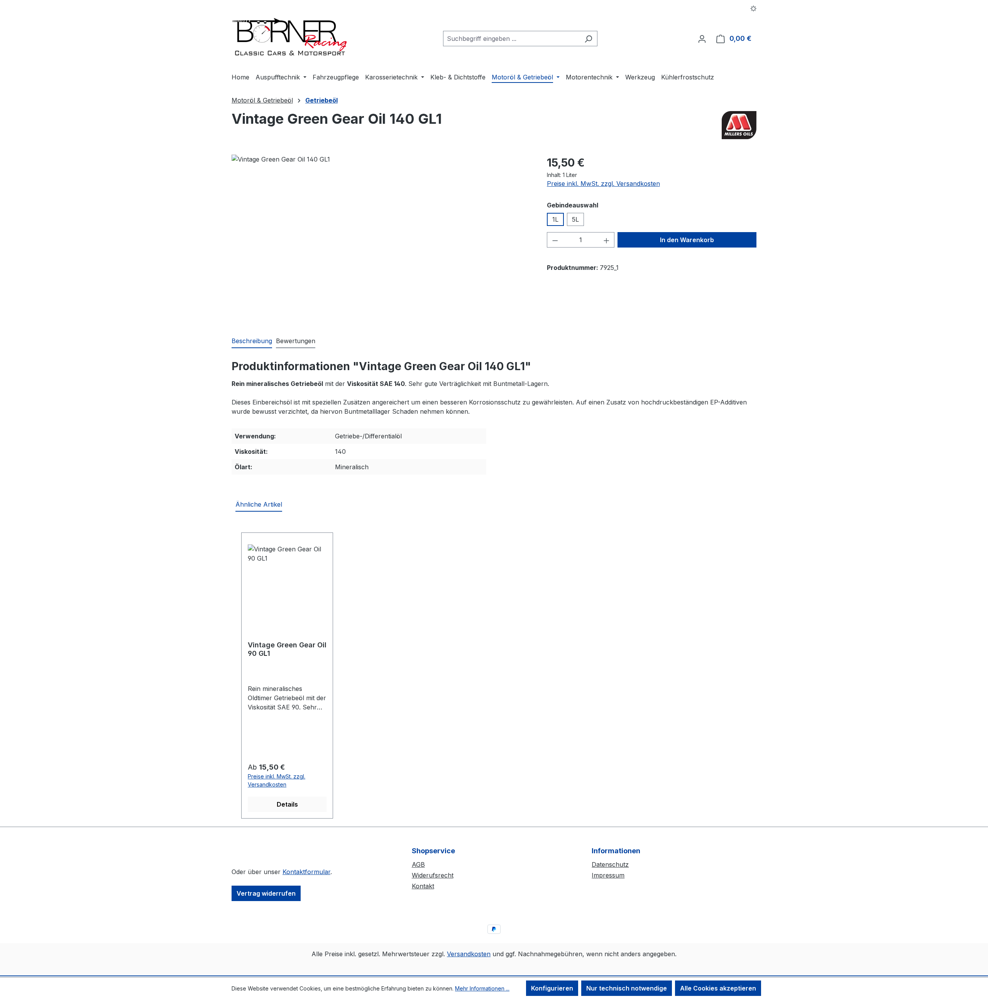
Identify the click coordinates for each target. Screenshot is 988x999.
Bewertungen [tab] (295, 341)
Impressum (608, 875)
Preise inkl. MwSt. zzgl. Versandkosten (603, 183)
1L (555, 219)
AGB (418, 864)
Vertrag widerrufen (266, 893)
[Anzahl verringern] (555, 240)
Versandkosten (469, 954)
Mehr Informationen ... (482, 988)
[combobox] (511, 38)
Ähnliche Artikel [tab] (258, 504)
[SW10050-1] (381, 237)
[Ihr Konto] (702, 38)
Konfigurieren (552, 988)
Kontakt (423, 886)
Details (287, 804)
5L (575, 219)
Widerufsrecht (432, 875)
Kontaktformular (306, 872)
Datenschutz (610, 864)
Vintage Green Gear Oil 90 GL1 (287, 649)
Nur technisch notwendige (626, 988)
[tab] (252, 341)
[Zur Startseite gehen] (289, 37)
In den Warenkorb (687, 240)
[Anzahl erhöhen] (607, 240)
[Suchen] (588, 38)
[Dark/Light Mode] (753, 8)
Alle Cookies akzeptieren (718, 988)
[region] (381, 237)
